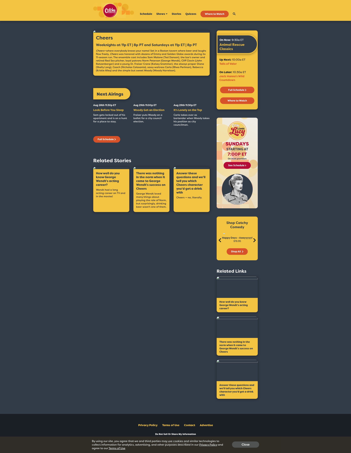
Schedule (146, 14)
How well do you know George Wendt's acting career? (108, 179)
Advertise (206, 425)
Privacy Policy (148, 425)
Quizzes (190, 14)
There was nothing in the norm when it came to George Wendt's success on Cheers (150, 181)
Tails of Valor (228, 64)
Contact (189, 425)
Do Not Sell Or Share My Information (175, 434)
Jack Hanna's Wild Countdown (231, 78)
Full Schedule (106, 139)
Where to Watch (214, 14)
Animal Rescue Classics (232, 46)
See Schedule (236, 165)
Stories (176, 14)
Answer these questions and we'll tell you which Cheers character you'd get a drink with (190, 182)
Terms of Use (170, 425)
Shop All (236, 251)
